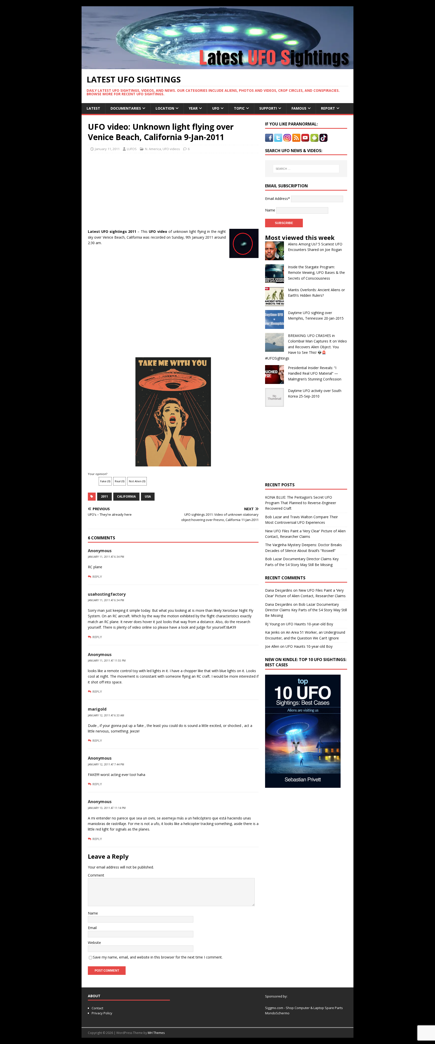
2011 (104, 496)
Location (165, 108)
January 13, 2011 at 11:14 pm (107, 808)
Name (93, 913)
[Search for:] (306, 168)
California (126, 496)
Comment (96, 875)
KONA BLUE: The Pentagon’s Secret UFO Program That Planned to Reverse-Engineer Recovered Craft (300, 503)
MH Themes (156, 1033)
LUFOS (132, 149)
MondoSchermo (277, 1013)
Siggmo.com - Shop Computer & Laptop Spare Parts (304, 1008)
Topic (239, 108)
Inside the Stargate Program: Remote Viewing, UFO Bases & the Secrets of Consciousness (316, 273)
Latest (93, 108)
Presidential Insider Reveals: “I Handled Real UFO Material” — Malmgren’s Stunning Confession (314, 373)
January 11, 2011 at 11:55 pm (107, 660)
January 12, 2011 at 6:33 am (106, 715)
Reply (97, 576)
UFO (215, 108)
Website (94, 942)
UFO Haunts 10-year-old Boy (309, 624)
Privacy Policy (102, 1013)
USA (148, 496)
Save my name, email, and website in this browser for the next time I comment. (158, 957)
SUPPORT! (268, 108)
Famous (299, 108)
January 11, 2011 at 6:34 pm (106, 556)
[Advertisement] (135, 189)
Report (328, 108)
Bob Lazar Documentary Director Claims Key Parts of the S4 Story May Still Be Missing (306, 610)
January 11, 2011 (107, 149)
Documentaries (126, 108)
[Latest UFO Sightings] (217, 66)
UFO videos (171, 149)
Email (92, 927)
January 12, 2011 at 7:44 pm (106, 764)
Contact (97, 1008)
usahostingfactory (107, 594)
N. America (153, 149)
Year (193, 108)
